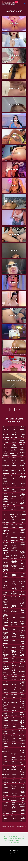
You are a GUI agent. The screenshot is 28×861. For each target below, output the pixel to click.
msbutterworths (14, 331)
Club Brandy (7, 837)
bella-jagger (14, 299)
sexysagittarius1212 (14, 380)
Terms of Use (14, 855)
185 (16, 409)
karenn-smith (14, 364)
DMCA (14, 852)
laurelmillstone (14, 234)
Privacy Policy (14, 854)
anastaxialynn (14, 104)
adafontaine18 (14, 88)
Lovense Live (6, 835)
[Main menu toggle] (24, 3)
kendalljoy (14, 250)
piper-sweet (14, 153)
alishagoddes (14, 72)
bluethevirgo (14, 396)
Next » (20, 409)
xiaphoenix (14, 283)
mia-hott (14, 201)
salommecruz (14, 23)
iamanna (14, 266)
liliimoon (14, 185)
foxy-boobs (14, 39)
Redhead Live (11, 840)
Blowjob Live (13, 838)
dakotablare (14, 218)
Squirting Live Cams (16, 837)
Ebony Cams (19, 840)
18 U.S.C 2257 (14, 850)
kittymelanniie (14, 55)
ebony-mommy (14, 347)
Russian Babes (15, 835)
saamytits (14, 137)
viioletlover (14, 120)
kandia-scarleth (14, 315)
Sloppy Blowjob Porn (14, 842)
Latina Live (22, 835)
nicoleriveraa (14, 169)
